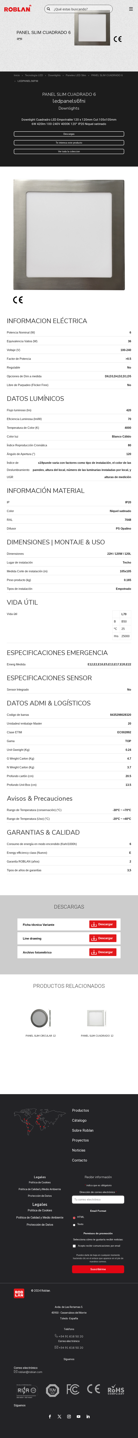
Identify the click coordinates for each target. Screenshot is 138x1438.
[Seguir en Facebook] (50, 1416)
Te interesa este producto (69, 142)
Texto (80, 1224)
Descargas (69, 134)
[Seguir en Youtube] (78, 1416)
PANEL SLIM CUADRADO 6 (107, 75)
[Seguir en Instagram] (69, 1416)
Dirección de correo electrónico (98, 1192)
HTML (80, 1216)
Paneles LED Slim (76, 75)
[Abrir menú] (130, 9)
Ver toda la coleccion (69, 151)
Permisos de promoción (98, 1233)
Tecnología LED (34, 75)
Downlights (54, 75)
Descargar (105, 924)
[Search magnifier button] (48, 8)
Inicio (17, 75)
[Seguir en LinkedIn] (88, 1416)
